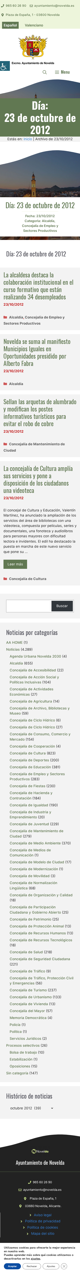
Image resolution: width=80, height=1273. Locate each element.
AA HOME (14, 642)
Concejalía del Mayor (27, 1011)
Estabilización (21, 1059)
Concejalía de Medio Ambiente (35, 843)
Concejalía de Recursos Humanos (38, 933)
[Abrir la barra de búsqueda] (45, 72)
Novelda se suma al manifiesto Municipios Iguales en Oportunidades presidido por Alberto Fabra (37, 352)
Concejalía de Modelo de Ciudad (37, 862)
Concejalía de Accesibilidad (33, 670)
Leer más (15, 564)
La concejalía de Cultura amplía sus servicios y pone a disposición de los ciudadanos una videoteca (38, 479)
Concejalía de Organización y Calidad (41, 895)
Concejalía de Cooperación (32, 746)
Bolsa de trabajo (23, 1052)
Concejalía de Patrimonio (30, 919)
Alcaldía (48, 221)
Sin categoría (17, 1073)
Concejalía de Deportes (29, 760)
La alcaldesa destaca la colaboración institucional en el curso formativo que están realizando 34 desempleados (38, 285)
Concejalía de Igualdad (29, 805)
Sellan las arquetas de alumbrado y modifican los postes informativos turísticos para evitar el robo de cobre (40, 412)
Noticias (13, 649)
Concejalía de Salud (26, 952)
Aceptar (12, 1266)
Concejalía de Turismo (28, 990)
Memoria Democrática (28, 1018)
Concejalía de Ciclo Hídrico (32, 720)
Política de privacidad (43, 1221)
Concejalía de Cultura (27, 579)
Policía (15, 1025)
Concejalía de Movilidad (30, 876)
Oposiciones (20, 1066)
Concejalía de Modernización (34, 869)
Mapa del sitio (42, 1233)
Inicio (28, 139)
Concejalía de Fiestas (27, 786)
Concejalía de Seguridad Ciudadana (40, 959)
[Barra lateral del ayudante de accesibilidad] (5, 66)
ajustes (35, 1259)
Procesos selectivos (23, 1045)
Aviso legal (42, 1215)
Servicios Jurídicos (25, 1039)
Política (16, 1032)
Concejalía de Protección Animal (37, 926)
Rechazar (32, 1266)
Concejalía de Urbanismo (31, 997)
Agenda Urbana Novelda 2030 (35, 656)
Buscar (62, 606)
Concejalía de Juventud (29, 824)
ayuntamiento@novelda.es (54, 6)
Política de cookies (42, 1227)
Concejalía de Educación (30, 767)
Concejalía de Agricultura (31, 701)
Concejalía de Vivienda (29, 1004)
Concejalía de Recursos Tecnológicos (41, 940)
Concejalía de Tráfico (27, 971)
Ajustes (51, 1266)
